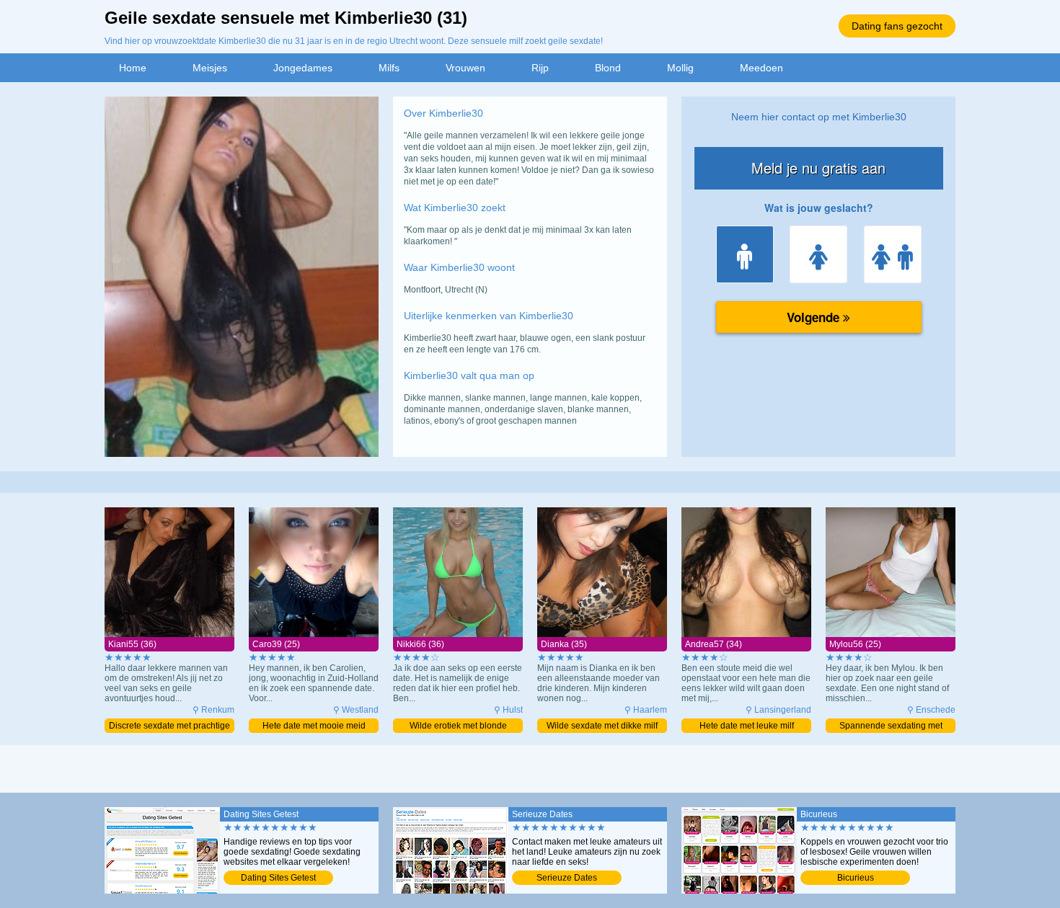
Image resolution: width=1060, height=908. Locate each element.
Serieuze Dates (566, 878)
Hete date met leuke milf (746, 726)
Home (132, 68)
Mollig (680, 68)
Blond (608, 68)
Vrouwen (465, 68)
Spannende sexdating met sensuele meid (890, 727)
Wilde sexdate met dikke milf (602, 726)
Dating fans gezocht (897, 26)
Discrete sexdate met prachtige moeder (169, 727)
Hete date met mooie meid (314, 726)
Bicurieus (855, 878)
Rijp (540, 68)
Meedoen (761, 68)
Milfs (389, 68)
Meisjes (210, 68)
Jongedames (302, 68)
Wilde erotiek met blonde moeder (458, 727)
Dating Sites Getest (278, 878)
